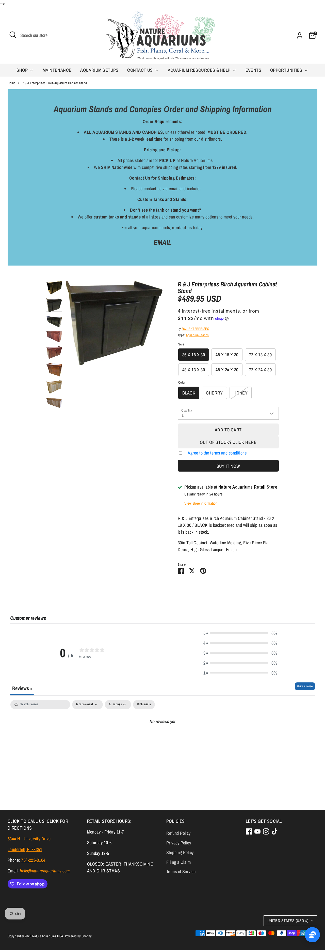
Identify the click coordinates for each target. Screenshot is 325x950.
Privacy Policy (178, 843)
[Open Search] (13, 35)
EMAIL (163, 242)
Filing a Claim (178, 862)
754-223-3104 (33, 860)
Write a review (305, 686)
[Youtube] (257, 831)
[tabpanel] (162, 738)
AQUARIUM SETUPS (99, 70)
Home (11, 83)
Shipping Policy (180, 852)
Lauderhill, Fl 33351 (25, 849)
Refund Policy (178, 833)
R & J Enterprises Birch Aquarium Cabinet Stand (54, 83)
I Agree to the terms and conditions (216, 453)
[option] (114, 325)
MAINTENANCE (57, 70)
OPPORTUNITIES (286, 70)
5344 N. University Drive (29, 839)
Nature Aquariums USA (47, 936)
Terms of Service (181, 871)
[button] (240, 633)
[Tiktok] (275, 831)
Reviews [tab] (22, 688)
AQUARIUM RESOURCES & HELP (200, 70)
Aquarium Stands (197, 335)
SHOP (23, 70)
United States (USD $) (287, 920)
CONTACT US (140, 70)
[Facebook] (249, 831)
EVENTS (254, 70)
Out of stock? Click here (228, 442)
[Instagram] (266, 831)
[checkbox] (144, 704)
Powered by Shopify (78, 936)
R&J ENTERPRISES (195, 328)
